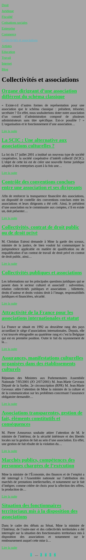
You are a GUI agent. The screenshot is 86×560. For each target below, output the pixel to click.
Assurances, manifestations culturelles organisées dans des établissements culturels (42, 363)
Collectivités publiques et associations (42, 272)
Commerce (9, 34)
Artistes (7, 46)
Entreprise (8, 28)
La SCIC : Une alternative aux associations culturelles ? (34, 142)
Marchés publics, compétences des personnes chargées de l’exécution (38, 462)
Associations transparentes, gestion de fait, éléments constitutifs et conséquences (42, 418)
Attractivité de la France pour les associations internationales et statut (40, 315)
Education (8, 52)
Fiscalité (7, 17)
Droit (5, 5)
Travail (6, 57)
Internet (7, 63)
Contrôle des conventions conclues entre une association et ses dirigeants (42, 184)
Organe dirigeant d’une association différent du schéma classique (39, 93)
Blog (5, 69)
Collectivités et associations (20, 40)
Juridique (8, 11)
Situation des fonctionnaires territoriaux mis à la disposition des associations (39, 511)
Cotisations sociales (14, 22)
